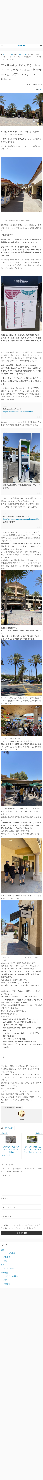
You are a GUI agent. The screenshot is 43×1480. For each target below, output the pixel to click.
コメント (5, 1175)
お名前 (5, 1198)
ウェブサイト (6, 1216)
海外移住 (4, 1273)
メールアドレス (8, 1207)
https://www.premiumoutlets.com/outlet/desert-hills (21, 519)
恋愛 (5, 1280)
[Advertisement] (21, 22)
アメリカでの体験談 (11, 1276)
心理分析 (7, 1257)
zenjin (40, 89)
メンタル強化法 (9, 1253)
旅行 (2, 1265)
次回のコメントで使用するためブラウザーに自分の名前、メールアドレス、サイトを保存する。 (22, 1226)
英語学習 (7, 1284)
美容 (5, 1261)
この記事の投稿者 (8, 1107)
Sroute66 (21, 46)
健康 (2, 1250)
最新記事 (19, 1107)
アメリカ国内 (9, 1128)
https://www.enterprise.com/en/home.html (18, 412)
